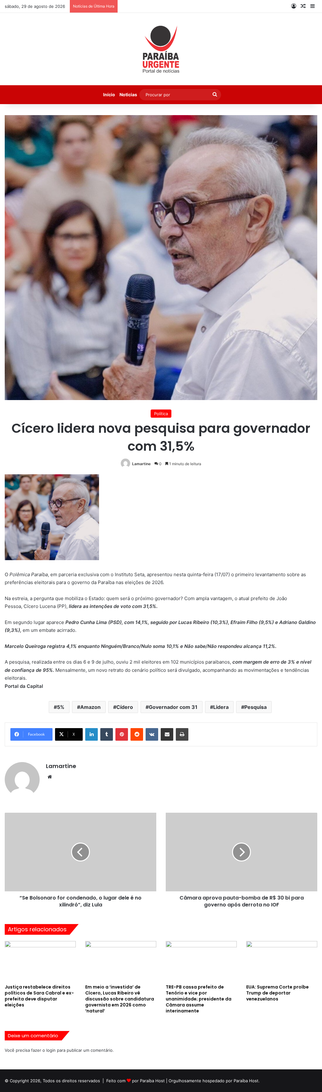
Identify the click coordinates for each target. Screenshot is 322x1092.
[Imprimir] (182, 734)
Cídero (124, 707)
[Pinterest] (121, 734)
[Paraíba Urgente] (161, 49)
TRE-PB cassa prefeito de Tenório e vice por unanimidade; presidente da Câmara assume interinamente (198, 999)
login (51, 1050)
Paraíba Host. (247, 1080)
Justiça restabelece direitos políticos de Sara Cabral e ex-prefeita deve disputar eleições (39, 996)
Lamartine (141, 463)
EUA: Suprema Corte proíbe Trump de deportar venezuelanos (277, 993)
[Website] (49, 777)
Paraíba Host (152, 1080)
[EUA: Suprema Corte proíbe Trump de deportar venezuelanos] (281, 961)
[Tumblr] (106, 734)
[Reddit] (136, 734)
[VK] (152, 734)
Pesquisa (255, 707)
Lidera (221, 707)
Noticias (128, 94)
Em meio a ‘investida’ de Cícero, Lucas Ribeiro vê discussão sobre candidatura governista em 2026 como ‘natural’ (119, 999)
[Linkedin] (91, 734)
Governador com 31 (173, 707)
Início (109, 94)
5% (60, 707)
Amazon (90, 707)
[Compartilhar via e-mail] (167, 734)
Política (161, 413)
